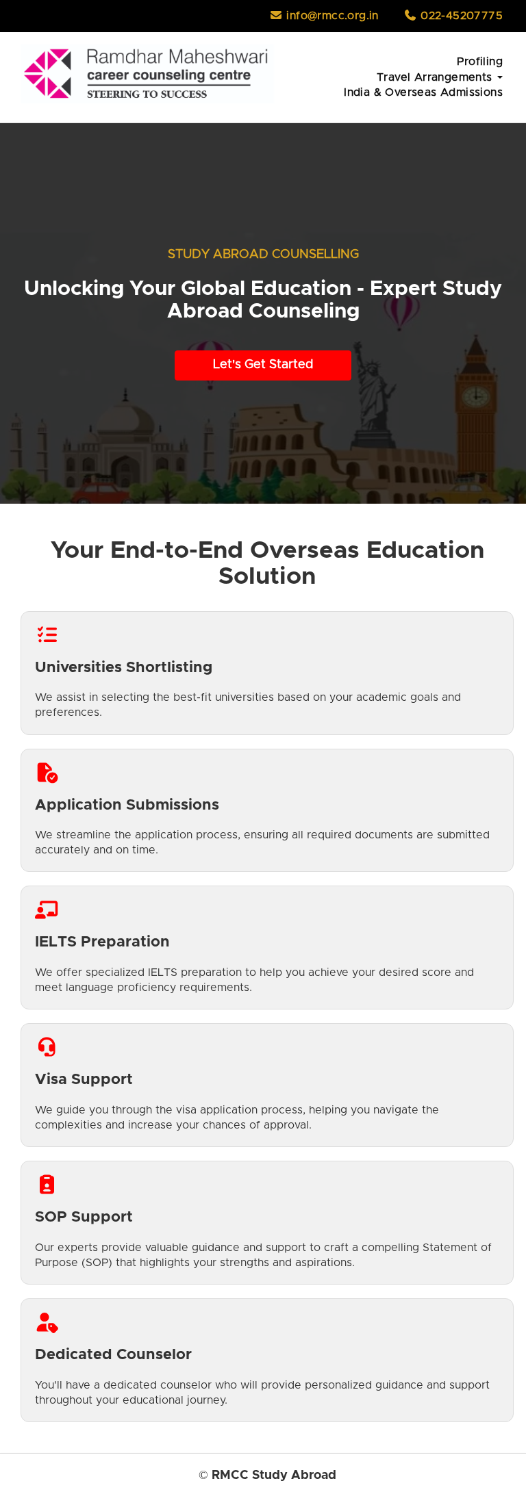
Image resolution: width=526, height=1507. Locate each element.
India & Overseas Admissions (423, 92)
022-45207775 (460, 15)
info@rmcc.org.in (331, 15)
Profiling (480, 61)
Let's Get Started (263, 365)
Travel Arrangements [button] (436, 77)
